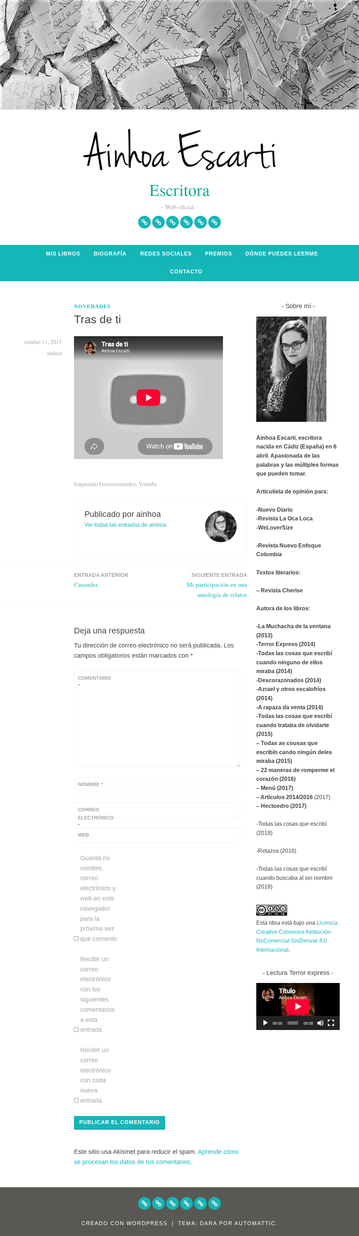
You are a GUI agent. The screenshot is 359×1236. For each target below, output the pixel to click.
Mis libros (63, 254)
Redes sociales (166, 254)
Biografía (110, 254)
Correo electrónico (95, 817)
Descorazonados (117, 483)
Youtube (147, 483)
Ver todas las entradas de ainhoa (125, 525)
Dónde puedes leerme (281, 254)
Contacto (186, 271)
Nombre (90, 784)
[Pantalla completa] (330, 1022)
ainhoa (54, 353)
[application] (298, 1006)
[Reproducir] (265, 1022)
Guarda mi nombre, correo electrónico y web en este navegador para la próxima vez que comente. (99, 898)
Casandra (101, 580)
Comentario (94, 682)
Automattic (255, 1223)
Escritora (179, 189)
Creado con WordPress (124, 1223)
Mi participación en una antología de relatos (217, 585)
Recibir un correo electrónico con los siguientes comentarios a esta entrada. (97, 995)
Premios (218, 254)
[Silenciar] (320, 1022)
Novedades (92, 306)
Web (83, 835)
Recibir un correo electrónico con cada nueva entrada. (95, 1075)
